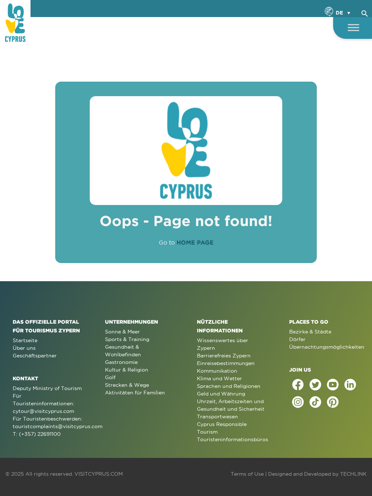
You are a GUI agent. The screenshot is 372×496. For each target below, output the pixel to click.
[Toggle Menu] (353, 27)
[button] (364, 12)
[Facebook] (298, 384)
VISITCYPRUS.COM (98, 474)
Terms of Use (247, 474)
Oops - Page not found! (186, 221)
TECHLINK (353, 474)
